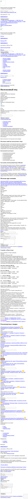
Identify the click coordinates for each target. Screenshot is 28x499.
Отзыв (2, 243)
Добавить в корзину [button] (5, 118)
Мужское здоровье (13, 182)
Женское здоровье (4, 182)
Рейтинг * (3, 235)
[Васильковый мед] (5, 85)
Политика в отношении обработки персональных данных (13, 467)
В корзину (3, 341)
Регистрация (3, 477)
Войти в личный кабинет (6, 25)
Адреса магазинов (14, 451)
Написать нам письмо (5, 451)
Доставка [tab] (5, 125)
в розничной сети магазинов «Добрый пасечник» (13, 166)
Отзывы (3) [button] (3, 99)
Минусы (2, 238)
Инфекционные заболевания (13, 183)
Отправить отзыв (4, 245)
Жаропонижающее (23, 184)
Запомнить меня (5, 480)
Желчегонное (23, 181)
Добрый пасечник (10, 453)
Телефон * (3, 233)
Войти (2, 231)
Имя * (2, 232)
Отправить (3, 493)
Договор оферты (4, 464)
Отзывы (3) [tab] (5, 123)
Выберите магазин (4, 19)
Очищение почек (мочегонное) (12, 184)
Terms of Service (8, 470)
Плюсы (2, 236)
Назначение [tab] (5, 122)
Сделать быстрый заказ (6, 119)
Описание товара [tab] (7, 121)
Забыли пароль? (4, 476)
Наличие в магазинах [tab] (8, 126)
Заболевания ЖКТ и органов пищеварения (10, 181)
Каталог (2, 36)
